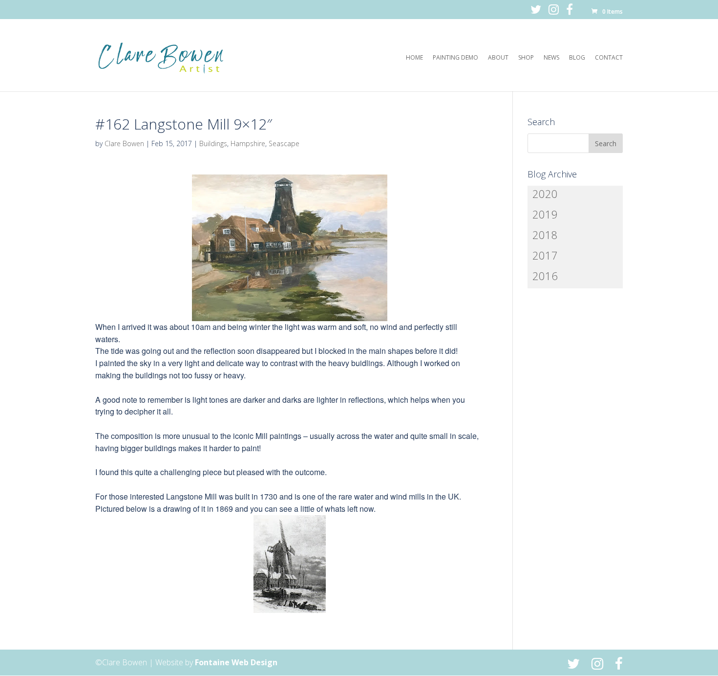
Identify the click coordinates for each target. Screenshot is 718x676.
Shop (526, 58)
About (498, 58)
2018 (545, 234)
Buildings (213, 143)
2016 (545, 275)
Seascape (284, 143)
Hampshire (248, 143)
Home (414, 58)
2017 (545, 255)
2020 (545, 193)
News (551, 58)
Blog (577, 58)
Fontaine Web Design (236, 662)
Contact (609, 58)
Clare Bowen (124, 143)
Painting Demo (455, 58)
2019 (545, 214)
